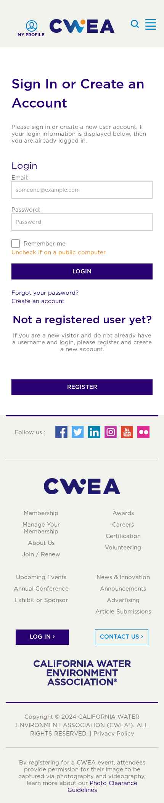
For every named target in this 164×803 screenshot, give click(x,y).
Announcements (123, 588)
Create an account (37, 301)
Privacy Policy (113, 733)
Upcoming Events (41, 577)
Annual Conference (41, 588)
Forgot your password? (45, 292)
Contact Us (119, 636)
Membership (41, 513)
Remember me (45, 243)
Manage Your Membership (41, 528)
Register (82, 387)
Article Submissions (123, 611)
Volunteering (123, 547)
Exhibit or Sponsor (41, 600)
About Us (41, 543)
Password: (25, 209)
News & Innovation (123, 577)
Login (82, 271)
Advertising (123, 600)
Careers (123, 524)
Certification (123, 536)
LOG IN (40, 636)
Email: (20, 177)
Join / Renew (41, 554)
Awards (123, 513)
